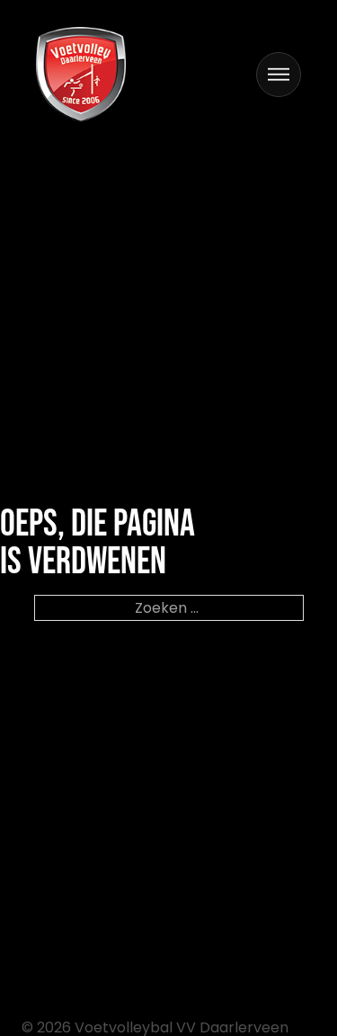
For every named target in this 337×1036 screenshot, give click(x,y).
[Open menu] (278, 74)
